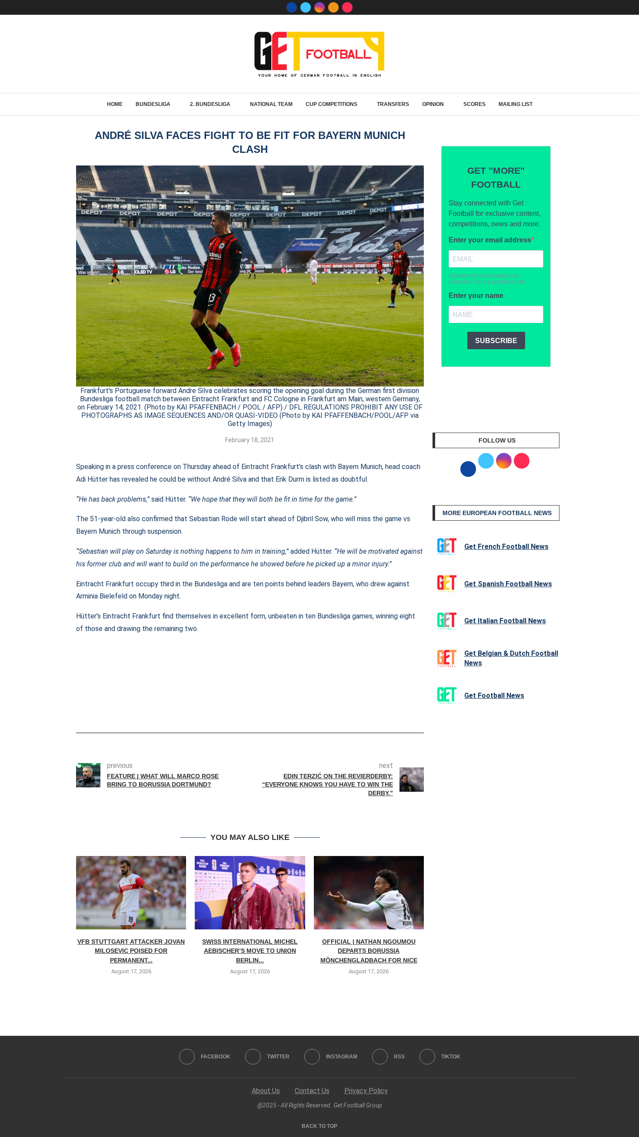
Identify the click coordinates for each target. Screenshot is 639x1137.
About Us (266, 1091)
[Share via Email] (282, 708)
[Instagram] (319, 7)
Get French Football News (506, 546)
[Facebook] (291, 7)
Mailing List (515, 104)
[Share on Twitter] (253, 708)
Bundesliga (153, 104)
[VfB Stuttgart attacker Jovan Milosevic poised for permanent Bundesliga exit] (131, 892)
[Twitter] (305, 7)
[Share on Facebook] (236, 708)
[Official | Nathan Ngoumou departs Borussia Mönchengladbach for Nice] (369, 892)
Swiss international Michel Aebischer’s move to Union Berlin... (250, 951)
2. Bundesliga (210, 104)
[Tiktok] (347, 7)
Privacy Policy (366, 1091)
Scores (474, 104)
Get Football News (494, 695)
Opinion (433, 104)
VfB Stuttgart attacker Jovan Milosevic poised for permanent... (131, 951)
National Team (271, 104)
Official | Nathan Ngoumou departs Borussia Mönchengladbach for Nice (368, 951)
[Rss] (333, 7)
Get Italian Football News (505, 621)
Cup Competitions (331, 104)
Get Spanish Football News (508, 584)
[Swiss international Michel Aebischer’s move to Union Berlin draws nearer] (250, 892)
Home (115, 104)
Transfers (393, 104)
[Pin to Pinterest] (268, 708)
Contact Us (312, 1091)
